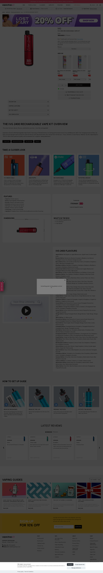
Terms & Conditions (28, 571)
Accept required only (79, 564)
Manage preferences (76, 567)
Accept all (70, 564)
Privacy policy (21, 571)
